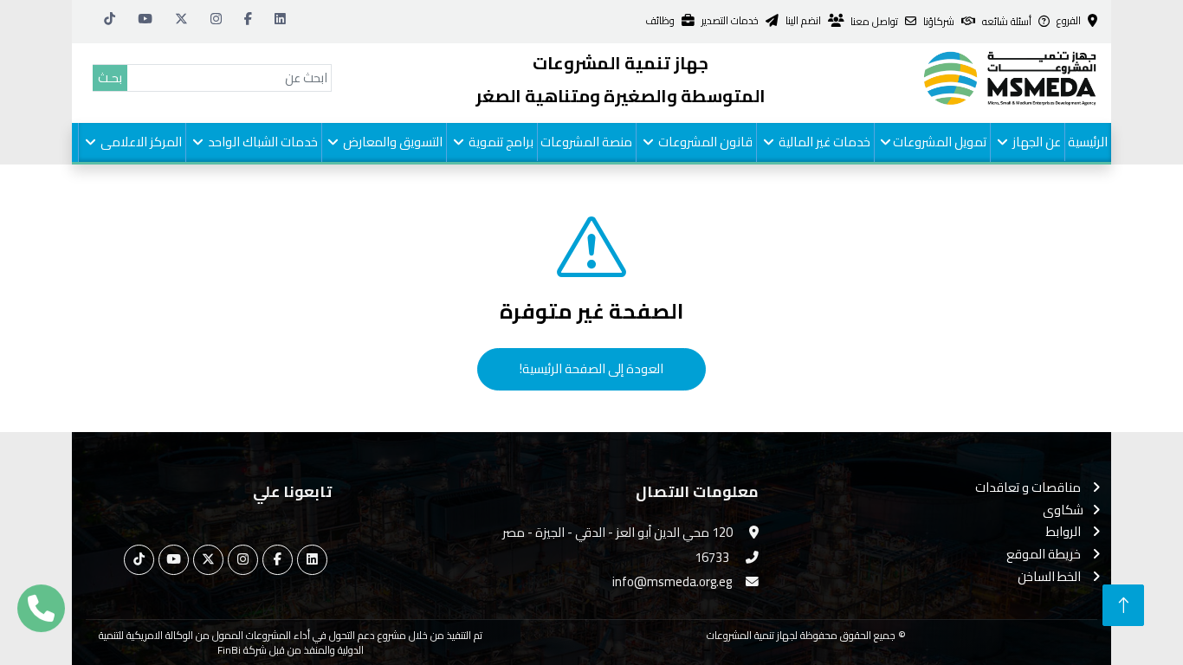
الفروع (1069, 21)
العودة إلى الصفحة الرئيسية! (591, 368)
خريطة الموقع (1044, 554)
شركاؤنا (938, 22)
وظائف (660, 21)
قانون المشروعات (704, 141)
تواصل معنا (874, 22)
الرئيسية (1088, 141)
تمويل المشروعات (939, 141)
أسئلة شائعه (1006, 22)
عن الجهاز (1035, 141)
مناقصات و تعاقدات (1029, 488)
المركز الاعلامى (140, 141)
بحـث (110, 77)
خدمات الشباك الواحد (261, 141)
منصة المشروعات (586, 141)
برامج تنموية (499, 141)
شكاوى (1063, 510)
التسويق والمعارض (391, 141)
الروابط (1064, 532)
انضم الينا (803, 21)
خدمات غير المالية (823, 141)
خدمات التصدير (730, 21)
